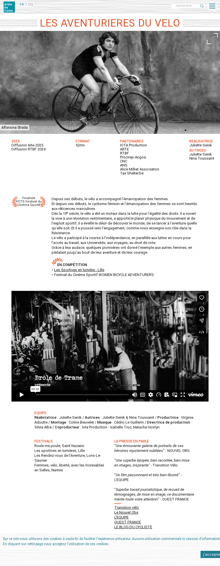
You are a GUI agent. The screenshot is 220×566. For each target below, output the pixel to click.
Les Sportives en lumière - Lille (79, 270)
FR (22, 4)
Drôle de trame (52, 6)
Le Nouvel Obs (126, 512)
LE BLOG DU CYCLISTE (133, 527)
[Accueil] (9, 7)
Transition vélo (126, 507)
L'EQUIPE (121, 517)
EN (30, 4)
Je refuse (117, 544)
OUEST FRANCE (127, 522)
